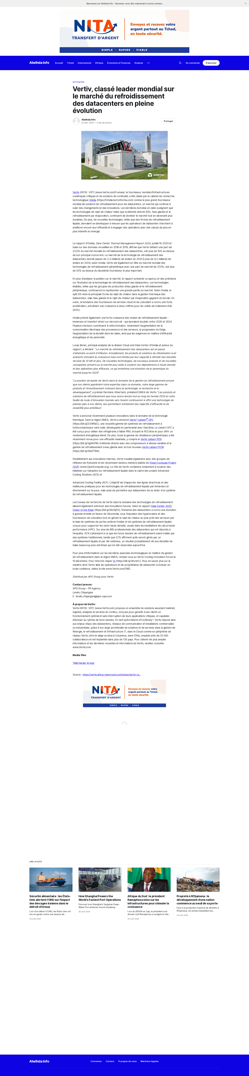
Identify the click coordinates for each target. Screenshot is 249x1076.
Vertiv (76, 192)
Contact (110, 1061)
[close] (245, 3)
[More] (148, 63)
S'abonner (211, 63)
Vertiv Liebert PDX (151, 439)
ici (114, 561)
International (84, 63)
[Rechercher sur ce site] (180, 63)
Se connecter (193, 63)
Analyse (138, 63)
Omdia (92, 200)
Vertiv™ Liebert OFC (141, 419)
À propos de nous (127, 1061)
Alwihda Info (39, 63)
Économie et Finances (118, 63)
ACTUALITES (78, 82)
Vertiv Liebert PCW (153, 447)
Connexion (96, 1061)
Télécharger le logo (83, 663)
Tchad (70, 63)
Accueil (59, 63)
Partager (168, 121)
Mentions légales (150, 1061)
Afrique (99, 63)
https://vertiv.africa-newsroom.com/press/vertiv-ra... (111, 674)
